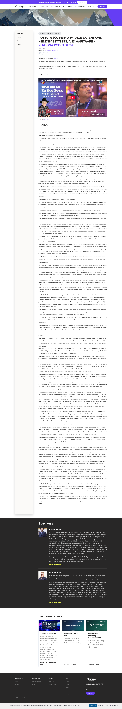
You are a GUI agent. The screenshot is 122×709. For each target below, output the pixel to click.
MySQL (67, 687)
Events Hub (20, 33)
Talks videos (17, 691)
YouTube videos (35, 687)
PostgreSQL (68, 684)
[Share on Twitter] (51, 53)
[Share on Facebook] (43, 53)
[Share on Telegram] (47, 53)
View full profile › (55, 565)
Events (16, 681)
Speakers (19, 37)
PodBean (56, 58)
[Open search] (94, 6)
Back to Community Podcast (50, 33)
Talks (18, 41)
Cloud (67, 691)
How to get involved (36, 681)
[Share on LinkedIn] (40, 53)
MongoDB (68, 694)
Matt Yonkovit (54, 50)
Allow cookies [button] (93, 705)
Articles (33, 684)
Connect (90, 693)
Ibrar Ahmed (47, 50)
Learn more (77, 705)
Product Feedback (53, 687)
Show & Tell (51, 681)
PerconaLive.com (82, 2)
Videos (19, 44)
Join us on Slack (90, 689)
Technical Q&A (52, 684)
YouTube (46, 119)
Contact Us (102, 6)
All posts (68, 681)
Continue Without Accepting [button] (103, 705)
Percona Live (20, 48)
